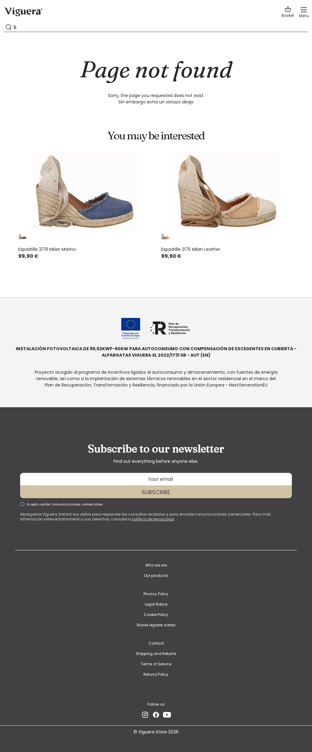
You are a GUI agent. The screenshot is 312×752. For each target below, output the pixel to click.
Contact (156, 643)
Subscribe (156, 492)
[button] (287, 11)
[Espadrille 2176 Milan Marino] (84, 191)
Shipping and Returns (156, 653)
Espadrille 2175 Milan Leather (190, 249)
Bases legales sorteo (156, 625)
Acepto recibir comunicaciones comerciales (65, 504)
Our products (156, 575)
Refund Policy (156, 674)
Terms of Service (156, 664)
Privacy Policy (156, 593)
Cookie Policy (156, 614)
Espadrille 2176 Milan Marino (47, 249)
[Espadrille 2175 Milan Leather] (227, 191)
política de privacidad (153, 519)
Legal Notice (156, 604)
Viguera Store (153, 732)
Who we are (156, 565)
